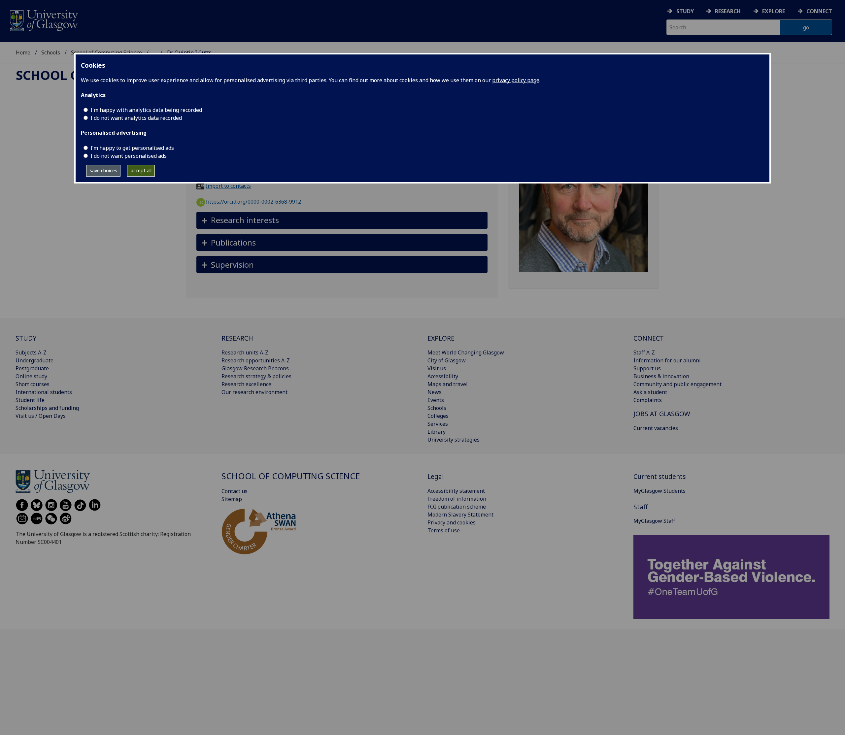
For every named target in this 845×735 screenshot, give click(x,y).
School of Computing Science (290, 476)
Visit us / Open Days (41, 415)
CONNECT (648, 338)
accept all (141, 170)
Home (23, 52)
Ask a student (650, 392)
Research (728, 11)
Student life (30, 400)
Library (436, 431)
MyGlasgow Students (659, 490)
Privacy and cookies (451, 522)
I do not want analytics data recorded (136, 117)
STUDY (26, 338)
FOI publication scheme (456, 506)
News (434, 392)
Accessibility (442, 376)
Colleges (438, 415)
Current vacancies (655, 428)
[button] (342, 220)
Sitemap (231, 499)
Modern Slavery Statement (460, 514)
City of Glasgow (446, 360)
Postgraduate (32, 368)
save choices (103, 170)
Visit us (436, 368)
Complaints (647, 400)
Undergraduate (34, 360)
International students (44, 392)
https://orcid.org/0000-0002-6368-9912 (253, 201)
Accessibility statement (456, 490)
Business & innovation (661, 376)
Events (435, 400)
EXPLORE (441, 338)
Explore (773, 11)
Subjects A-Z (31, 352)
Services (437, 423)
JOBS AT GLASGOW (661, 413)
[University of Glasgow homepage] (43, 19)
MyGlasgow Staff (654, 520)
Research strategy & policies (256, 376)
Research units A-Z (244, 352)
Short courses (33, 384)
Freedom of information (456, 498)
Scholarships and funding (47, 408)
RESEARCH (237, 338)
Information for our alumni (667, 360)
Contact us (234, 491)
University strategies (453, 439)
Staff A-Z (644, 352)
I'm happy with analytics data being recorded (146, 110)
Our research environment (254, 392)
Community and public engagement (677, 384)
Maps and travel (447, 384)
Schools (50, 52)
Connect (819, 11)
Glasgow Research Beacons (255, 368)
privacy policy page (515, 80)
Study (685, 11)
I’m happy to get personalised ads (132, 147)
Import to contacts (228, 185)
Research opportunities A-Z (255, 360)
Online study (31, 376)
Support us (647, 368)
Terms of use (443, 530)
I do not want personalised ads (128, 155)
